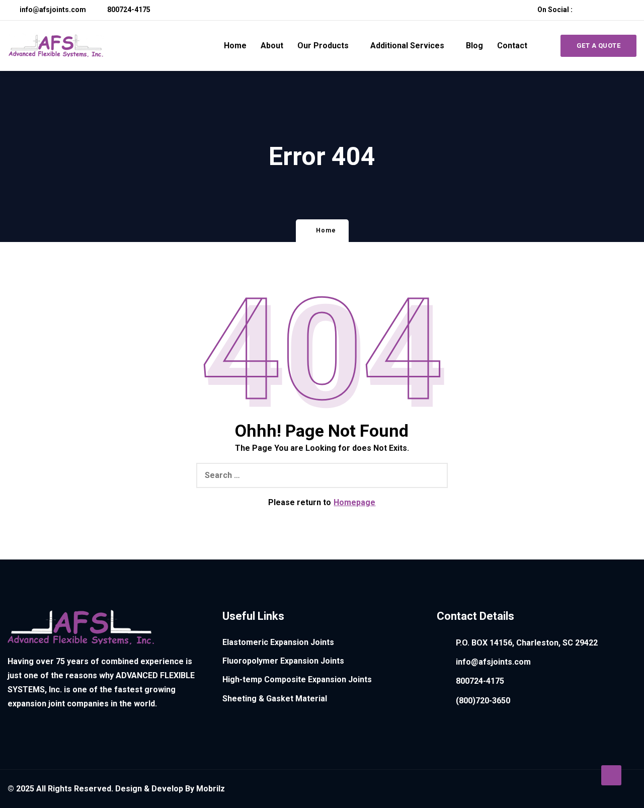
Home (235, 45)
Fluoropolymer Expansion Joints (283, 661)
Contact (512, 45)
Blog (474, 45)
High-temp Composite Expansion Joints (297, 679)
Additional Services (407, 45)
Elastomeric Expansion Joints (278, 642)
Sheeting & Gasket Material (274, 698)
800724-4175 (128, 10)
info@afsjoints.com (52, 10)
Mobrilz (210, 788)
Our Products (323, 45)
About (272, 45)
